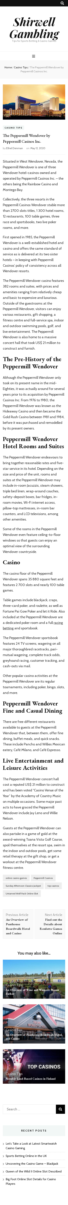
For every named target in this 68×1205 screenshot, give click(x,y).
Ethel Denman (14, 148)
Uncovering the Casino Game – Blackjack (32, 1163)
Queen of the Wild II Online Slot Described (34, 1171)
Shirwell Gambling (34, 27)
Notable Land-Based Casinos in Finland (31, 1078)
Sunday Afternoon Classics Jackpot (23, 885)
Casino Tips (13, 127)
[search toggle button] (62, 3)
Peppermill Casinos (43, 878)
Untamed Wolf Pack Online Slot (22, 893)
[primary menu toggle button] (34, 56)
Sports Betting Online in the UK (26, 1156)
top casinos (53, 885)
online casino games (16, 878)
